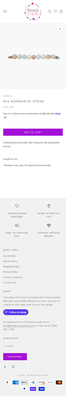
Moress (8, 96)
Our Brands (9, 256)
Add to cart (33, 132)
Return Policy (10, 261)
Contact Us (9, 282)
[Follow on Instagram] (13, 367)
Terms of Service (12, 277)
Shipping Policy (11, 266)
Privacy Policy (10, 272)
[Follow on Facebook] (4, 367)
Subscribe (15, 356)
